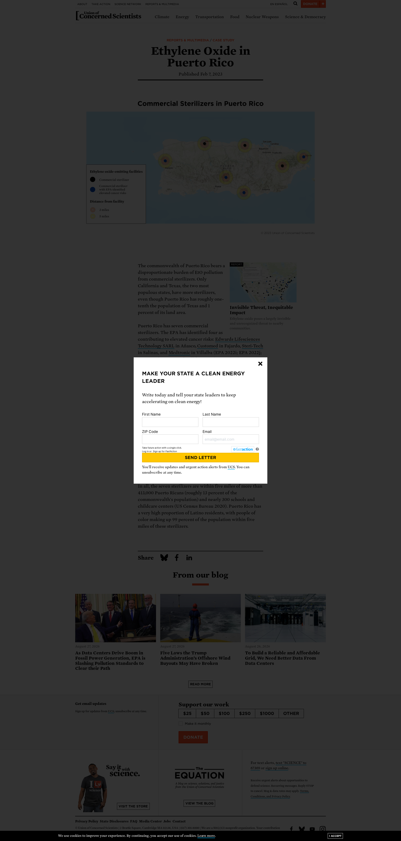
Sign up (157, 451)
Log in (145, 451)
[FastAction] (242, 449)
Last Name (212, 414)
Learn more (206, 836)
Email (207, 431)
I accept (335, 835)
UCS (231, 467)
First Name (151, 414)
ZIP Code (150, 431)
